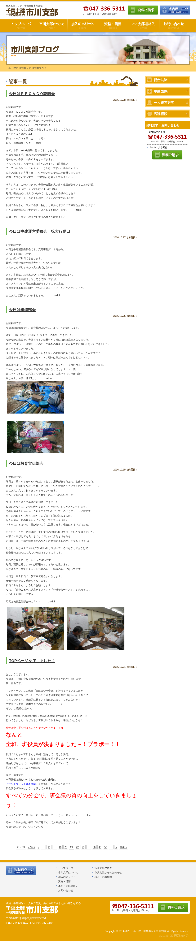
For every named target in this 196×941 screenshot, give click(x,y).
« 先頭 (31, 847)
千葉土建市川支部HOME (21, 25)
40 (100, 847)
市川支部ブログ (103, 868)
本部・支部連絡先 (68, 885)
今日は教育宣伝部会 (26, 463)
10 (49, 847)
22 (77, 847)
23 (83, 847)
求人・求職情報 (103, 876)
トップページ (65, 868)
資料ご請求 (143, 10)
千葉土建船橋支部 (32, 909)
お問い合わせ (174, 25)
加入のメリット (82, 25)
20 (66, 847)
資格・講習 (113, 25)
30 (94, 847)
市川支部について (52, 25)
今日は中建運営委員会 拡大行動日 (39, 231)
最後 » (123, 847)
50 (105, 847)
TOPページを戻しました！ (32, 661)
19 (60, 847)
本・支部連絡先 (144, 25)
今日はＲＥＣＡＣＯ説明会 (32, 94)
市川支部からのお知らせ (108, 872)
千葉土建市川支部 (32, 12)
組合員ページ (175, 10)
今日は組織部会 (22, 310)
